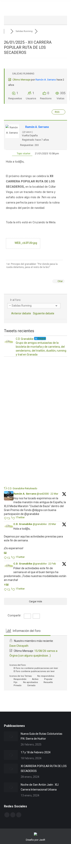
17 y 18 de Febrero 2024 (35, 752)
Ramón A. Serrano (46, 79)
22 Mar (54, 493)
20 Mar (52, 524)
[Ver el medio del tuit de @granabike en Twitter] (5, 553)
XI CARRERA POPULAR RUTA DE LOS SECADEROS (44, 768)
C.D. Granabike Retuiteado (22, 488)
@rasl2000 (43, 493)
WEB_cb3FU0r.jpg (25, 243)
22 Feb (52, 563)
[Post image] (11, 736)
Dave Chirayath (18, 645)
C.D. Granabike (22, 524)
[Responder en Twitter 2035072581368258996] (5, 558)
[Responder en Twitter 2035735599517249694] (5, 518)
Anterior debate (20, 313)
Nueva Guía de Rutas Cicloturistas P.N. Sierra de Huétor (41, 736)
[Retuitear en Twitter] (5, 488)
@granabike (40, 524)
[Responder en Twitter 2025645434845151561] (5, 590)
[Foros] (7, 31)
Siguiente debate (44, 313)
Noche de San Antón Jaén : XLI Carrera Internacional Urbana (40, 787)
